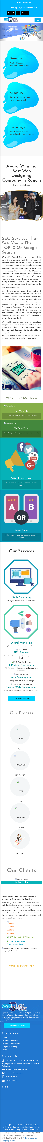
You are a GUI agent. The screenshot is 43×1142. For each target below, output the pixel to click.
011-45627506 (11, 1080)
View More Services (21, 699)
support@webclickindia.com (25, 8)
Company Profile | (16, 1125)
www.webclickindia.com (14, 1073)
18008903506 (25, 3)
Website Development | (11, 1127)
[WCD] (16, 20)
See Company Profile (16, 1025)
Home (5, 1037)
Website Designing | (31, 1125)
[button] (3, 32)
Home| (7, 1125)
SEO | (37, 1127)
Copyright (6, 1133)
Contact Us (33, 1130)
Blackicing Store (21, 882)
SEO (4, 1050)
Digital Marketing (9, 1047)
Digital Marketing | (28, 1127)
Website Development (11, 1044)
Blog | (19, 1130)
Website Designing (10, 1040)
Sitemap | (25, 1130)
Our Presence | (10, 1130)
